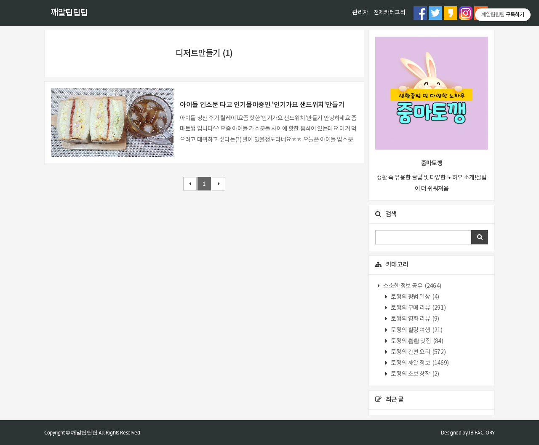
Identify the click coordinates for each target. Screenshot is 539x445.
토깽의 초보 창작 (414, 374)
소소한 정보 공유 (411, 286)
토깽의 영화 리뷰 (414, 319)
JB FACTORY (482, 432)
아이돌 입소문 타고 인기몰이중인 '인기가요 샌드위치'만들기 (262, 105)
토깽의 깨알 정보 (419, 363)
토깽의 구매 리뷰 (418, 308)
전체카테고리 (390, 12)
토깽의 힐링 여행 (416, 330)
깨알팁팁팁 (69, 13)
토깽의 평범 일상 (414, 297)
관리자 (360, 12)
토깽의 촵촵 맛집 (416, 341)
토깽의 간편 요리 (418, 352)
